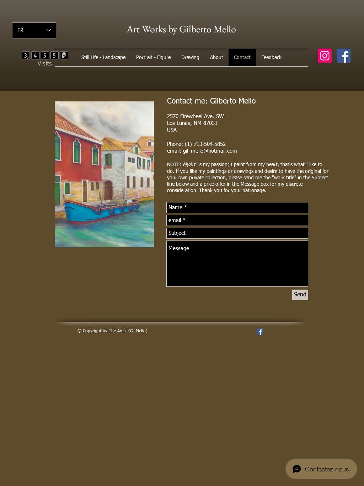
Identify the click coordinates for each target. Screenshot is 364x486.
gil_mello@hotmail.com (210, 151)
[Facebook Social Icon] (343, 56)
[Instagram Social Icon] (325, 56)
